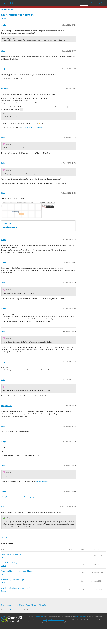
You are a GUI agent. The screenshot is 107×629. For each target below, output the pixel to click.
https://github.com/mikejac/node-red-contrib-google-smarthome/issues (24, 497)
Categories (10, 605)
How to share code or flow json (31, 127)
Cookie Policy (101, 625)
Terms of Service (31, 605)
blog (60, 3)
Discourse (13, 610)
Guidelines (20, 605)
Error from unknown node (11, 554)
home (43, 3)
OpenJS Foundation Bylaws (67, 625)
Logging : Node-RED (11, 227)
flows (92, 3)
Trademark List (91, 618)
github (101, 3)
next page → (5, 537)
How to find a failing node (11, 563)
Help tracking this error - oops (12, 580)
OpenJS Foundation (39, 616)
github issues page (42, 481)
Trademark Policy (79, 618)
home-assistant (11, 591)
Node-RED (8, 3)
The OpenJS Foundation (34, 625)
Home (3, 605)
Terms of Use (45, 625)
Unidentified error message (18, 14)
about (52, 3)
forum (84, 3)
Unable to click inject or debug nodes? (15, 588)
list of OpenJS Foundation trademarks (53, 620)
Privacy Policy (43, 605)
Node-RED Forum (7, 10)
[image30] (28, 210)
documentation (71, 3)
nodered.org (7, 223)
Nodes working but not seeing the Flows (16, 571)
